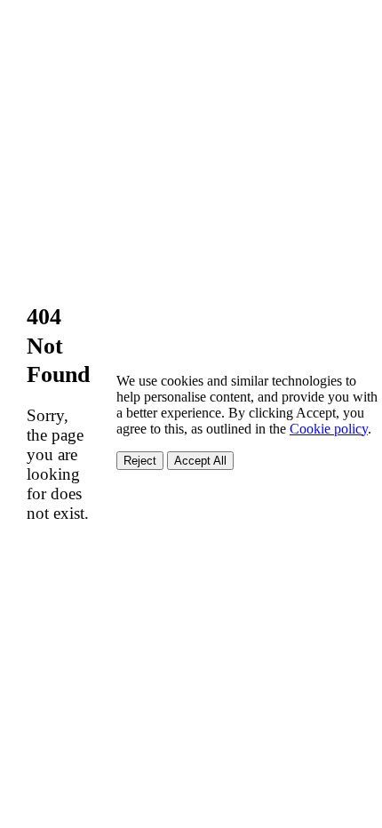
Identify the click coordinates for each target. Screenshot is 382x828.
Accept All (200, 460)
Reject (139, 460)
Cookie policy (329, 428)
